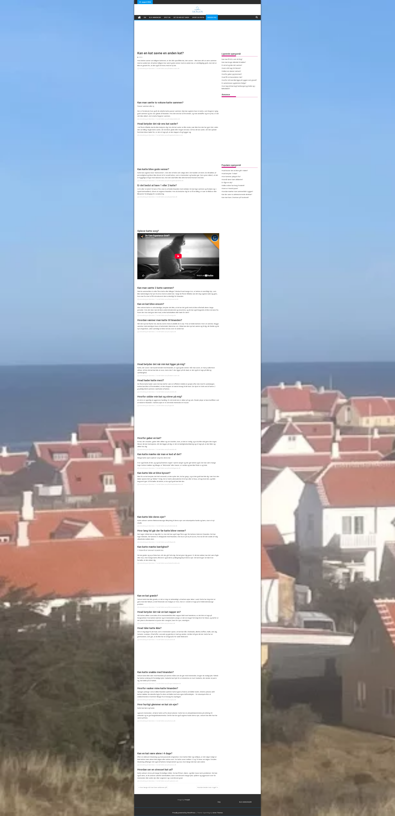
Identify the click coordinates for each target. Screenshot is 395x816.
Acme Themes (218, 813)
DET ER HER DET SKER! (181, 17)
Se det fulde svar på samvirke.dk (166, 392)
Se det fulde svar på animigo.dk (166, 315)
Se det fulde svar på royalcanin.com (167, 781)
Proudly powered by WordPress (183, 813)
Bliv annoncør (155, 17)
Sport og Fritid (198, 17)
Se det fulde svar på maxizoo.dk (166, 765)
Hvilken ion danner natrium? (231, 71)
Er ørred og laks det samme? (232, 65)
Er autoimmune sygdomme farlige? (234, 83)
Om (145, 17)
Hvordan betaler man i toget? (207, 787)
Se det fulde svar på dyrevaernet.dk (167, 299)
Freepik (187, 800)
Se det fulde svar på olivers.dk (165, 623)
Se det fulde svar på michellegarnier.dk (168, 468)
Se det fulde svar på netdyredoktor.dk (168, 119)
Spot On (167, 17)
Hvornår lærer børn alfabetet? (232, 179)
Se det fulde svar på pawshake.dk (166, 197)
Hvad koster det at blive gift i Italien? (235, 170)
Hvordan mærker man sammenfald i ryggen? (237, 191)
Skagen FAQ (211, 17)
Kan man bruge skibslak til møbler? (234, 62)
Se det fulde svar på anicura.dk (165, 721)
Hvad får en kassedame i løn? (232, 77)
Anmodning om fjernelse (147, 68)
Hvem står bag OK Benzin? (231, 68)
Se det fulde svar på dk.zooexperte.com (168, 607)
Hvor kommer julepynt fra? (231, 176)
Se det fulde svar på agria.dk (165, 405)
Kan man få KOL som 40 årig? (232, 59)
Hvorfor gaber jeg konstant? (232, 74)
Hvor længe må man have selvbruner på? (153, 787)
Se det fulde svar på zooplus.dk (166, 332)
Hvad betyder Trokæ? (229, 173)
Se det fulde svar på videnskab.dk (166, 526)
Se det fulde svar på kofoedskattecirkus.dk (169, 484)
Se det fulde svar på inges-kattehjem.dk (168, 683)
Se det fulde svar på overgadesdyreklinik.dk (169, 180)
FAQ (219, 802)
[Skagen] (139, 17)
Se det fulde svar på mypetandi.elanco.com (169, 135)
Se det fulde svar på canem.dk (165, 639)
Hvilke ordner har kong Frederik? (233, 185)
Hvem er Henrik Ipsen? (230, 188)
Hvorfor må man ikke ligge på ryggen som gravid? (239, 80)
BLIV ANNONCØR (245, 802)
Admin (141, 57)
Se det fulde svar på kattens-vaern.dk (167, 68)
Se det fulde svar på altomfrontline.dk (168, 563)
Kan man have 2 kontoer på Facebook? (235, 197)
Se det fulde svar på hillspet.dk (165, 542)
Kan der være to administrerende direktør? (237, 194)
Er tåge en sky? (227, 182)
